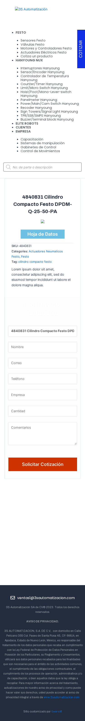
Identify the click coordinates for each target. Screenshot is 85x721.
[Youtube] (47, 590)
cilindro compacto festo (35, 261)
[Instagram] (57, 590)
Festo (25, 256)
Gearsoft (56, 711)
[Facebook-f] (28, 590)
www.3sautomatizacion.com (61, 697)
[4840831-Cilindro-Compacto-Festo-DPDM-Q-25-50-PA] (42, 222)
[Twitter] (38, 590)
